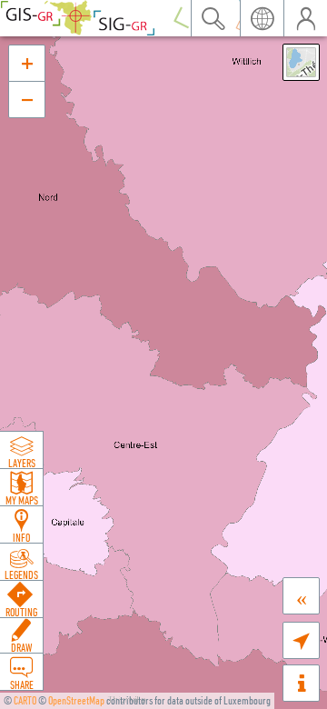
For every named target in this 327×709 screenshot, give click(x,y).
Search (212, 18)
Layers (21, 462)
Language (261, 18)
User (305, 18)
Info (21, 537)
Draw (21, 647)
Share (22, 684)
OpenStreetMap (76, 700)
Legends (21, 574)
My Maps (21, 500)
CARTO (25, 700)
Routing (21, 611)
